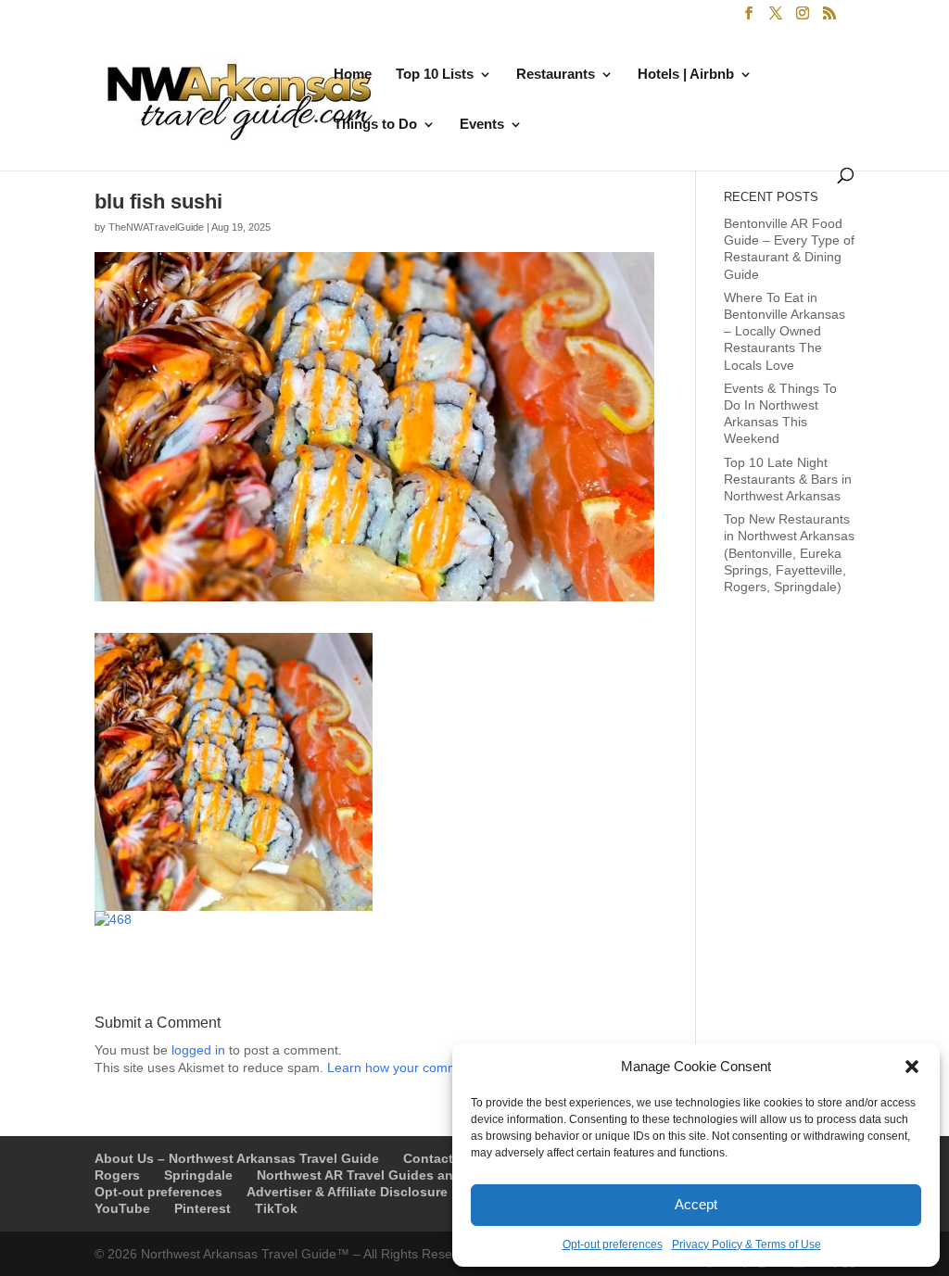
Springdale (198, 1175)
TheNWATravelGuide (156, 227)
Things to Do (375, 125)
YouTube (122, 1208)
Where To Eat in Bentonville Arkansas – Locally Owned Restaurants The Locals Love (784, 331)
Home (353, 75)
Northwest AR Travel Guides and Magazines (395, 1175)
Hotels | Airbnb (686, 75)
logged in (198, 1049)
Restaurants (555, 75)
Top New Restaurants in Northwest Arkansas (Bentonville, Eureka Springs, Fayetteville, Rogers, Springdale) (789, 553)
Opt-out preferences (613, 1244)
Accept (696, 1204)
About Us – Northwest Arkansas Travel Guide (237, 1158)
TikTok (276, 1208)
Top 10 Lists (435, 75)
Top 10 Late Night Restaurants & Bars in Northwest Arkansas (788, 479)
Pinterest (202, 1208)
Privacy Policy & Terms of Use (746, 1244)
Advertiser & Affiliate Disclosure (347, 1191)
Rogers (117, 1175)
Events (482, 125)
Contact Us (438, 1158)
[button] (912, 1066)
